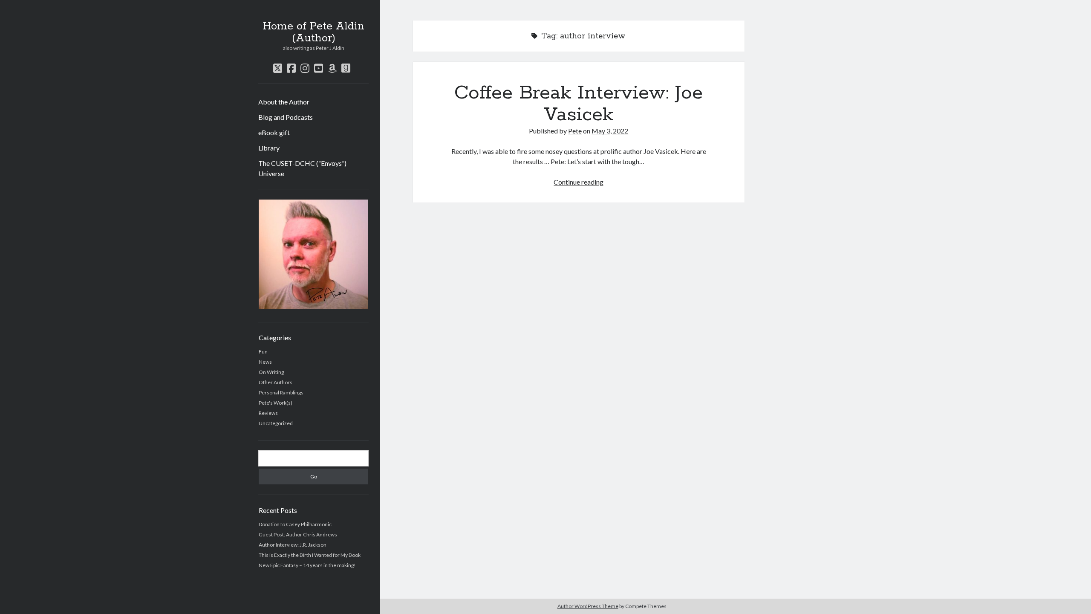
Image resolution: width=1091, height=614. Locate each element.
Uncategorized (276, 423)
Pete (575, 131)
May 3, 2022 (610, 131)
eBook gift (274, 132)
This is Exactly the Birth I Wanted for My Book (310, 555)
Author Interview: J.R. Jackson (292, 545)
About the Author (283, 102)
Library (269, 148)
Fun (263, 351)
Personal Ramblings (281, 392)
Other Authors (275, 382)
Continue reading (578, 182)
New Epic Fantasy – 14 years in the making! (307, 565)
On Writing (271, 372)
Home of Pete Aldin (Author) (313, 32)
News (265, 362)
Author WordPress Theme (587, 606)
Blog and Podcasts (285, 117)
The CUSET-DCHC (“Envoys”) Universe (302, 168)
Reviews (268, 413)
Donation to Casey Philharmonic (295, 524)
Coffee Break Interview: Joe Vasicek (578, 104)
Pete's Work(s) (275, 403)
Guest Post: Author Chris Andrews (298, 534)
